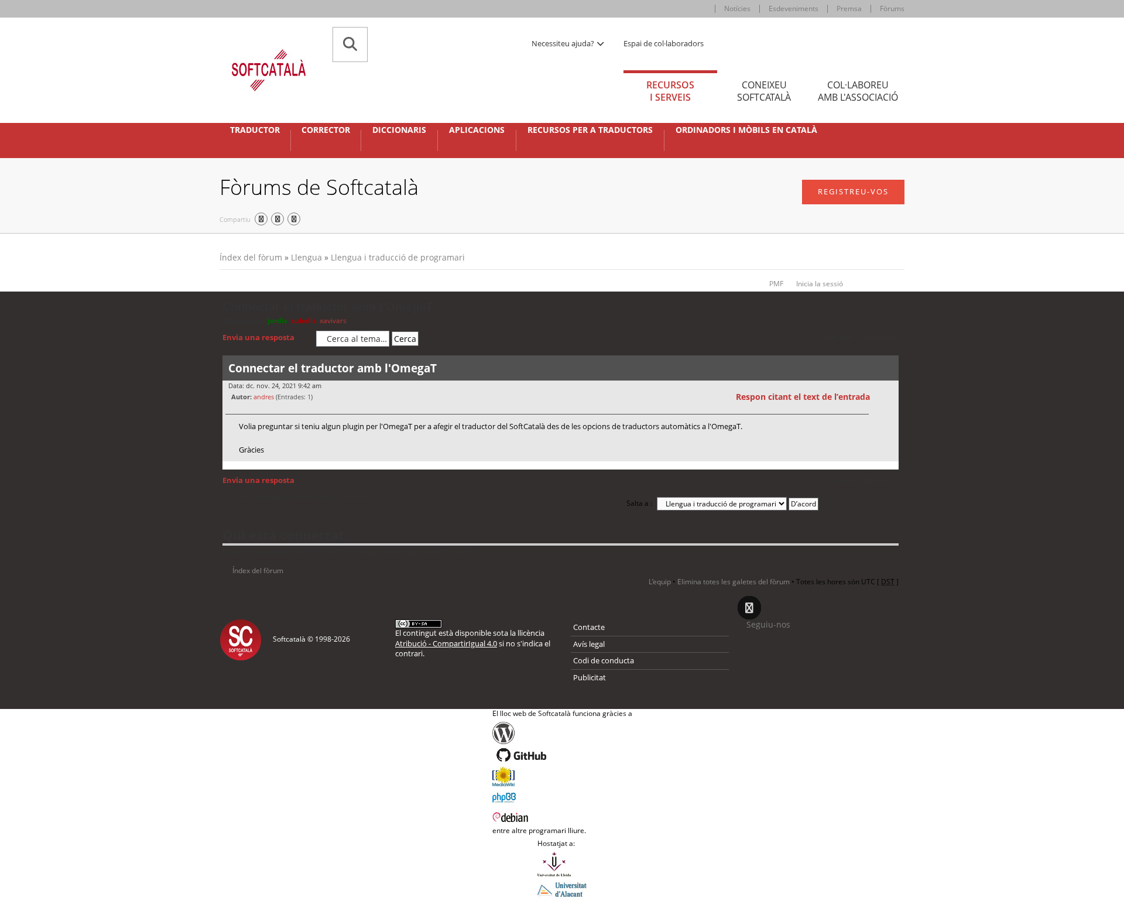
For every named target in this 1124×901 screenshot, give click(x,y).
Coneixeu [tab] (764, 91)
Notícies (737, 8)
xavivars (333, 321)
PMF (776, 284)
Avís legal (589, 644)
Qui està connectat (283, 534)
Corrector (325, 130)
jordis (277, 321)
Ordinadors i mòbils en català (746, 130)
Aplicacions (477, 130)
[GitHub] (562, 755)
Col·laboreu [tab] (858, 91)
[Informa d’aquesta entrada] (888, 397)
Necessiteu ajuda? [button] (564, 43)
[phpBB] (562, 796)
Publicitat (589, 677)
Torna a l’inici (889, 468)
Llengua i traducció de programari (398, 257)
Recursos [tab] (670, 91)
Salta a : (639, 503)
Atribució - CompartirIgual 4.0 (446, 643)
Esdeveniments (793, 8)
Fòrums (892, 8)
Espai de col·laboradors (663, 43)
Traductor (255, 130)
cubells (303, 321)
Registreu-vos (853, 191)
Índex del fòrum (251, 257)
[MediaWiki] (562, 776)
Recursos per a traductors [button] (590, 130)
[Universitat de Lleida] (562, 864)
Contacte (589, 627)
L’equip (660, 582)
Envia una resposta (258, 337)
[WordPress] (562, 733)
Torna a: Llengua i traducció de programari (299, 496)
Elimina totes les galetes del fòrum (733, 582)
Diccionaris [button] (399, 130)
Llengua (306, 257)
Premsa (849, 8)
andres (263, 396)
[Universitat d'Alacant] (562, 888)
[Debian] (562, 816)
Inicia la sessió (819, 284)
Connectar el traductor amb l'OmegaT (327, 306)
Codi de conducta (603, 660)
